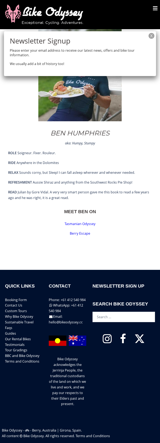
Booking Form (16, 300)
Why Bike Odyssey (19, 316)
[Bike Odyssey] (45, 14)
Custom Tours (16, 311)
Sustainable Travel (19, 322)
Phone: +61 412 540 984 (67, 300)
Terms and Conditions (22, 361)
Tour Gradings (16, 350)
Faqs (8, 327)
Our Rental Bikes (18, 339)
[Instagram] (107, 341)
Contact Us (13, 305)
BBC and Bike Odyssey (22, 355)
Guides (10, 333)
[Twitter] (139, 341)
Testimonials (15, 344)
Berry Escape (80, 233)
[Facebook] (123, 341)
